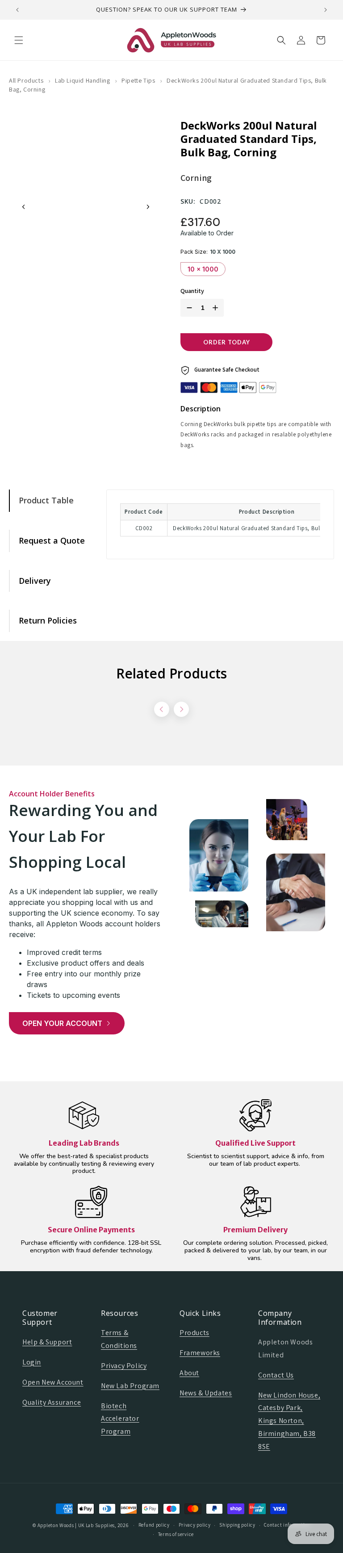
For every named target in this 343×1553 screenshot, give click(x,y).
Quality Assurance (51, 1402)
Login (31, 1362)
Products (194, 1332)
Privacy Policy (123, 1365)
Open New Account (53, 1382)
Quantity (192, 291)
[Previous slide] (23, 207)
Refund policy (154, 1525)
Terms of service (176, 1534)
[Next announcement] (325, 10)
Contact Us (276, 1375)
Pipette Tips (138, 80)
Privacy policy (195, 1525)
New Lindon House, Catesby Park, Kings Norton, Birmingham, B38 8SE (289, 1420)
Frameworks (200, 1352)
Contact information (287, 1525)
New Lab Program (130, 1385)
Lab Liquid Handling (82, 80)
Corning (196, 178)
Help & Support (47, 1342)
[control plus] (217, 308)
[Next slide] (148, 207)
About (189, 1372)
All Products (26, 80)
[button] (19, 40)
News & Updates (206, 1393)
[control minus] (187, 308)
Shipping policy (237, 1525)
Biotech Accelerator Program (120, 1418)
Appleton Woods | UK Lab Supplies (76, 1525)
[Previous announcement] (17, 10)
